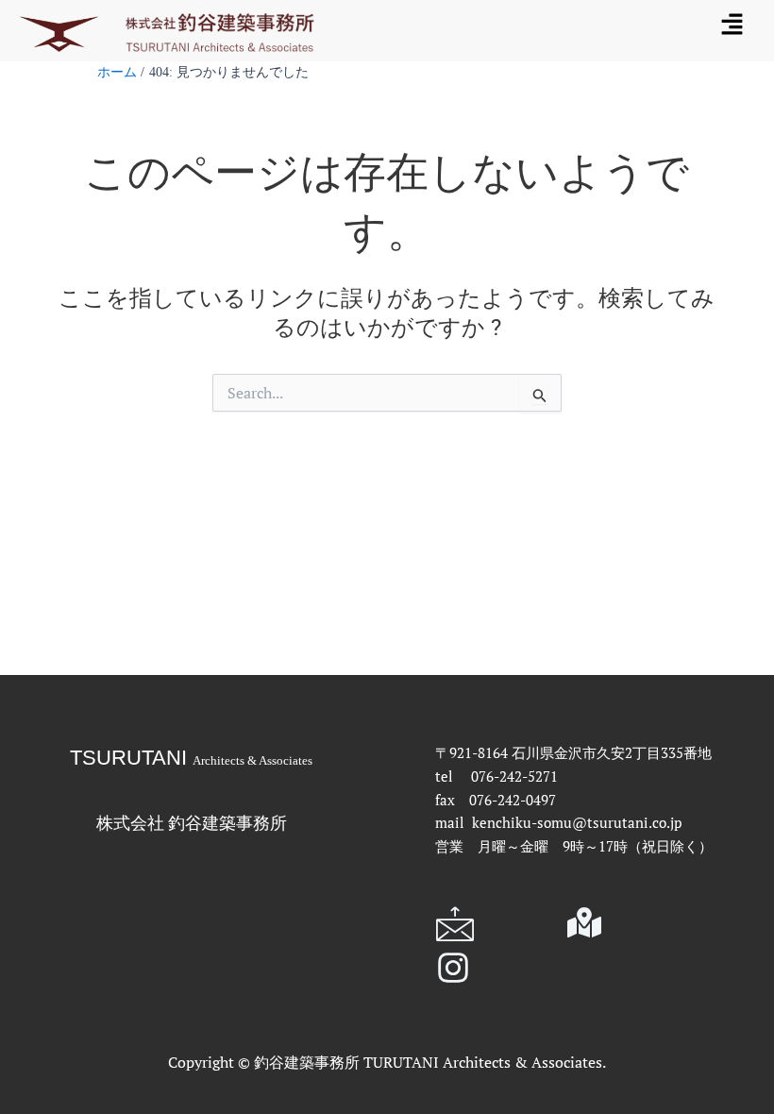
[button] (731, 23)
